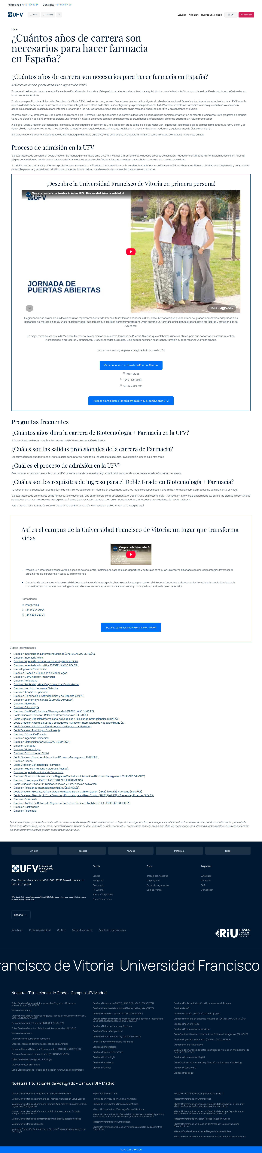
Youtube (131, 850)
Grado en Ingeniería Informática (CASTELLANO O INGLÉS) (46, 665)
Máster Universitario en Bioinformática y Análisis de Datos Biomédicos (46, 1118)
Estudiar (182, 15)
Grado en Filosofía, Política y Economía (31, 1038)
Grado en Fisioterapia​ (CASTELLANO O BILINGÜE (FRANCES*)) (48, 780)
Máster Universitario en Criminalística (192, 1099)
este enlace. (197, 134)
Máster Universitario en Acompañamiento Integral (199, 1093)
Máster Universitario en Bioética (27, 1124)
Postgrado (98, 880)
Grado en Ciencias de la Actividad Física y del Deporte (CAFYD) (49, 695)
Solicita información (131, 1150)
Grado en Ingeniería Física (28, 657)
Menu (35, 15)
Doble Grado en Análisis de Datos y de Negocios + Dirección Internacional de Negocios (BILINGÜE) (69, 722)
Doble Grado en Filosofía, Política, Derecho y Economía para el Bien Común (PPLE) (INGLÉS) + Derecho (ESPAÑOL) (78, 791)
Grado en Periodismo (25, 680)
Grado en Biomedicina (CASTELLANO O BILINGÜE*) (42, 741)
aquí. (235, 489)
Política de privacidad (39, 930)
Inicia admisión (246, 15)
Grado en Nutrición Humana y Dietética (36, 688)
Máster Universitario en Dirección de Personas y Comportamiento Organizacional (206, 1125)
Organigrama (153, 880)
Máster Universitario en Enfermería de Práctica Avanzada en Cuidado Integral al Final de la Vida (46, 1112)
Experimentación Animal (105, 1093)
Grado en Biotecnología (27, 749)
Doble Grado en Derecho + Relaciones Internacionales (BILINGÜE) (51, 715)
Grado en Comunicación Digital (31, 753)
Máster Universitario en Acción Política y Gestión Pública (202, 1118)
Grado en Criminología (26, 707)
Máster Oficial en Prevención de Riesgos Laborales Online (202, 1131)
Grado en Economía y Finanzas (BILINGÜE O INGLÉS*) (43, 699)
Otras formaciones (102, 899)
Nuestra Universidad (211, 15)
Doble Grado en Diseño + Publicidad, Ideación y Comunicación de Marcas (55, 783)
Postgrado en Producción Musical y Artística (115, 1099)
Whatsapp (206, 876)
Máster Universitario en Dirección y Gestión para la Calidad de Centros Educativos (127, 1128)
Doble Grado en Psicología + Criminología (37, 730)
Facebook (82, 850)
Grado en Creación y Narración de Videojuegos (40, 672)
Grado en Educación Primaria (30, 734)
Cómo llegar (207, 890)
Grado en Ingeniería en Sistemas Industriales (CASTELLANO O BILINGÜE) (54, 653)
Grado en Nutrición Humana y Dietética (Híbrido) (41, 768)
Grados (96, 876)
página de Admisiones (23, 159)
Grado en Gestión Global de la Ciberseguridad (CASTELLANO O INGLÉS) (54, 711)
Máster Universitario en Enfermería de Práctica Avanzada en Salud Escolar (48, 1099)
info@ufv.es (132, 373)
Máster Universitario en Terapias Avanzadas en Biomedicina (41, 1093)
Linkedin (34, 850)
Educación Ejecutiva (103, 894)
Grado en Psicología (25, 810)
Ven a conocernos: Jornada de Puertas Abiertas (131, 365)
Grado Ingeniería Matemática (30, 669)
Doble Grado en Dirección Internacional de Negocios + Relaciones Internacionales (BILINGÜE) (67, 718)
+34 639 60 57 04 (132, 385)
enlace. (120, 134)
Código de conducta (82, 930)
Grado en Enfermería (25, 799)
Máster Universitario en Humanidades (111, 1121)
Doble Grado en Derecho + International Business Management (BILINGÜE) (56, 757)
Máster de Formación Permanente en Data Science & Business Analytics (210, 1136)
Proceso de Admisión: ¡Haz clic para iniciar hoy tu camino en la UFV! (131, 400)
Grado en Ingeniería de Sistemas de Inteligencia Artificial (46, 661)
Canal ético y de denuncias (112, 930)
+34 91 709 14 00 (63, 4)
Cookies (61, 930)
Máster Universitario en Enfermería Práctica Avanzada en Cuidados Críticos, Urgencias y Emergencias (49, 1105)
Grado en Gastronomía (26, 806)
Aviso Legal (17, 930)
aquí (141, 505)
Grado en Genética (24, 745)
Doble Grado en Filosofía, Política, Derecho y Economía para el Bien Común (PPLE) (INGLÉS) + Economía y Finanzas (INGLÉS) (84, 795)
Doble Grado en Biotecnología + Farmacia (37, 764)
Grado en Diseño (23, 761)
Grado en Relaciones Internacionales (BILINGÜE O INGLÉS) (46, 787)
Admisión (193, 15)
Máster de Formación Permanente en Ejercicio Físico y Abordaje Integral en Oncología (49, 1130)
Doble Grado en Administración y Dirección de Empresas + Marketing (52, 726)
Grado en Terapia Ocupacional (31, 692)
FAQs (203, 885)
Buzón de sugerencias (158, 885)
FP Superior (98, 890)
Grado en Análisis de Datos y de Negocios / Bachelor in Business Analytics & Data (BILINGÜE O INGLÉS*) (72, 803)
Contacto (205, 880)
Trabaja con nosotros (157, 876)
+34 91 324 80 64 (30, 4)
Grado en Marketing (25, 703)
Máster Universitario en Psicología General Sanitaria (119, 1109)
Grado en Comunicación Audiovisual (34, 676)
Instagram (179, 850)
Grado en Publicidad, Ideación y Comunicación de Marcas (46, 684)
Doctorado (98, 885)
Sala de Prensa (154, 890)
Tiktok (228, 850)
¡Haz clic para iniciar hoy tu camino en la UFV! (131, 627)
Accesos (49, 15)
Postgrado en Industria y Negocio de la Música (115, 1104)
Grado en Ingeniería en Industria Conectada (38, 772)
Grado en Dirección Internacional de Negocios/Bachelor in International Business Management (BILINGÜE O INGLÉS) (79, 776)
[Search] (59, 14)
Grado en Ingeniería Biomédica (31, 738)
